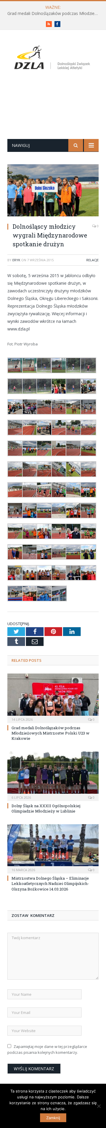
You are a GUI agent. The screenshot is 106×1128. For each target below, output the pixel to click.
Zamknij (53, 1117)
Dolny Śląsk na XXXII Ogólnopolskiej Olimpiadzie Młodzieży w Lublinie (45, 808)
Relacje (92, 260)
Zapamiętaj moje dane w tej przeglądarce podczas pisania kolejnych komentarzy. (47, 1049)
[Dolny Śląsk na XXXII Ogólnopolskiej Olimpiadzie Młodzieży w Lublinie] (53, 775)
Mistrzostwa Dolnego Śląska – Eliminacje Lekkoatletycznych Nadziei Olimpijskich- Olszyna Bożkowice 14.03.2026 (50, 883)
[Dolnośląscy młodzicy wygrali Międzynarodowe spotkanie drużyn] (53, 191)
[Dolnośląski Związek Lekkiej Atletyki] (53, 58)
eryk (16, 260)
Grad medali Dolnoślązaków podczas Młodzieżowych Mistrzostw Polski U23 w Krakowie (54, 13)
